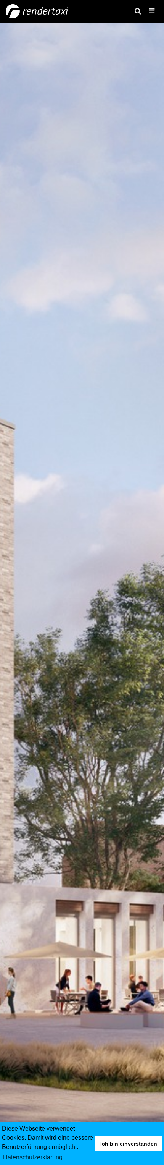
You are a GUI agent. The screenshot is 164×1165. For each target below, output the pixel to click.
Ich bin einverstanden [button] (128, 1144)
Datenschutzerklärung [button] (33, 1157)
